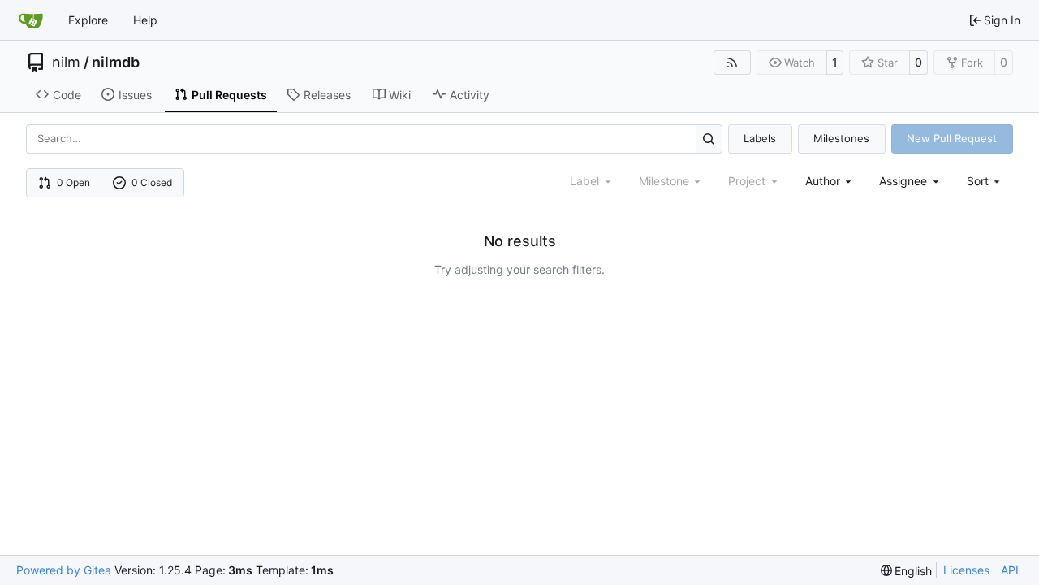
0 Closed (151, 182)
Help (145, 20)
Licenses (966, 570)
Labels (760, 138)
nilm (66, 62)
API (1010, 570)
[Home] (31, 20)
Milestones (841, 138)
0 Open (73, 182)
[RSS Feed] (732, 62)
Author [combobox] (822, 181)
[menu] (985, 181)
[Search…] (709, 138)
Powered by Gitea (63, 570)
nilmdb (116, 62)
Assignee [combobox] (903, 181)
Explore (88, 20)
